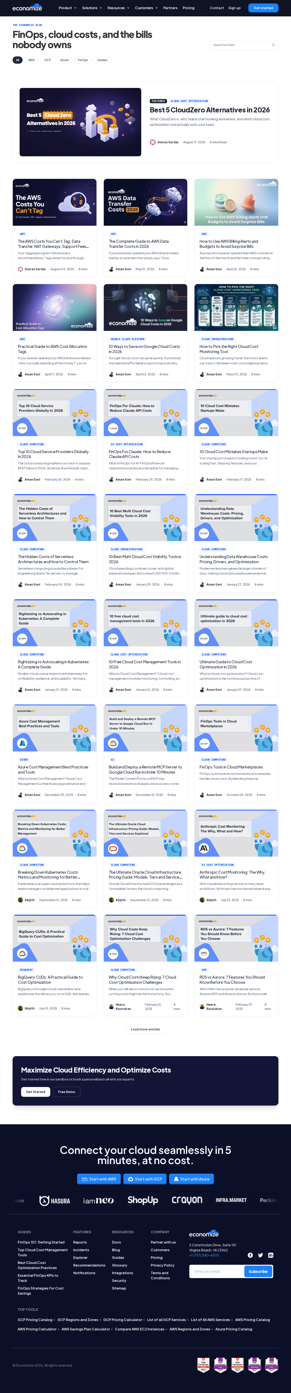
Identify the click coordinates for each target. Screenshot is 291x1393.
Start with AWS (102, 1178)
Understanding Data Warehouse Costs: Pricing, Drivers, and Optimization (234, 559)
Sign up (234, 8)
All (17, 60)
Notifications (84, 1273)
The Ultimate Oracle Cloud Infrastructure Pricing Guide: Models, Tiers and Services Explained (145, 877)
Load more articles (145, 1029)
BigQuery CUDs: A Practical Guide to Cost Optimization (50, 980)
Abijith (30, 900)
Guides (102, 60)
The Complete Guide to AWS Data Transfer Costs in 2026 (139, 244)
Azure (64, 60)
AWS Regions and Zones (190, 1329)
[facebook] (250, 1255)
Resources (116, 8)
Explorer (80, 1257)
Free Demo (66, 1092)
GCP (47, 60)
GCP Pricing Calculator (122, 1319)
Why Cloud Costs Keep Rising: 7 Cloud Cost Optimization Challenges (142, 980)
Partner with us (163, 1242)
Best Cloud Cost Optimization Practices (37, 1265)
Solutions (90, 8)
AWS (31, 60)
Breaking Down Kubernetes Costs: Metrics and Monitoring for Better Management (48, 877)
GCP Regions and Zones (78, 1319)
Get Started (35, 1092)
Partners (170, 8)
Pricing (188, 8)
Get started (263, 8)
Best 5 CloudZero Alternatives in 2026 (210, 110)
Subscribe (258, 1271)
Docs (116, 1242)
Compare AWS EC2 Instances (139, 1329)
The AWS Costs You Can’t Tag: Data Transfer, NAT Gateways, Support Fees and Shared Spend (52, 246)
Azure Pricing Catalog (233, 1329)
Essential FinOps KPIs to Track (38, 1278)
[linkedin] (270, 1255)
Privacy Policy (162, 1265)
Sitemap (119, 1288)
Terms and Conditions (160, 1275)
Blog (116, 1250)
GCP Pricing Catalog (35, 1319)
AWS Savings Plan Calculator (86, 1329)
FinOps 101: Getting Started (41, 1242)
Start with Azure (194, 1178)
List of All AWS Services (210, 1319)
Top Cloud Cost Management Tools (43, 1252)
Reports (80, 1242)
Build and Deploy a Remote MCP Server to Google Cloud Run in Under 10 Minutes (145, 769)
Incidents (81, 1250)
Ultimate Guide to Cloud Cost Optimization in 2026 (226, 664)
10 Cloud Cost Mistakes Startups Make (234, 451)
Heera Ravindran (123, 1007)
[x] (260, 1255)
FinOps (83, 60)
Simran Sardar (168, 142)
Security (119, 1280)
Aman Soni (123, 269)
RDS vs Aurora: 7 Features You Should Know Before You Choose (232, 980)
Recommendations (89, 1265)
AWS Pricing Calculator (37, 1329)
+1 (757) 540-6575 (204, 1255)
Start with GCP (148, 1178)
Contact (217, 8)
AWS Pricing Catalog (252, 1319)
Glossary (119, 1265)
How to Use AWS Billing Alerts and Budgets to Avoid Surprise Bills (229, 244)
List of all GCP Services (166, 1319)
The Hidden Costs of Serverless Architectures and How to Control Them (53, 559)
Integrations (122, 1273)
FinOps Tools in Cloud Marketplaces (231, 766)
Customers (144, 8)
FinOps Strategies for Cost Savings (41, 1290)
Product (65, 8)
